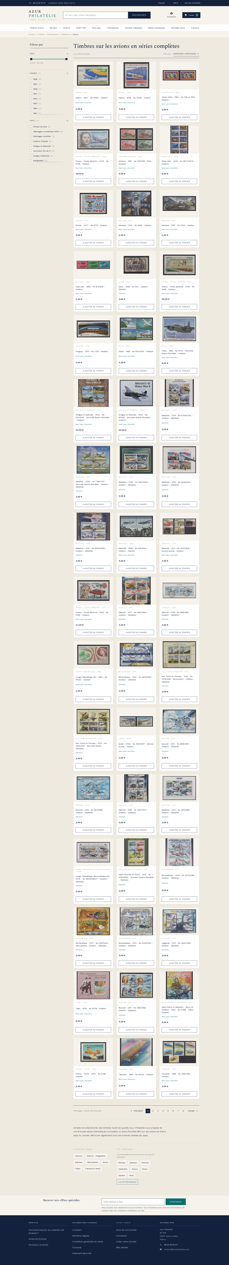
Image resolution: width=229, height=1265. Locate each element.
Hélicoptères (92, 1162)
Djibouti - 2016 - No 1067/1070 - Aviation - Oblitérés (133, 811)
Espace (121, 1175)
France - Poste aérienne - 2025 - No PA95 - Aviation (178, 288)
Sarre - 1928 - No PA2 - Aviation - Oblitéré (134, 288)
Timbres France (37, 28)
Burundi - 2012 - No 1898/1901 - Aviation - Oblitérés (176, 745)
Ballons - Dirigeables (96, 1156)
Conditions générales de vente (87, 1241)
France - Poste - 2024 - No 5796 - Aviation (91, 1075)
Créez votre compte (126, 1241)
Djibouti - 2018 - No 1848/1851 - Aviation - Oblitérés (176, 613)
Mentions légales (80, 1236)
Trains (77, 1169)
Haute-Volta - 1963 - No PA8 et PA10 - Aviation (179, 98)
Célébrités (122, 1169)
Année (35, 73)
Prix (32, 54)
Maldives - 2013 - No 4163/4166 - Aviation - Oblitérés (176, 811)
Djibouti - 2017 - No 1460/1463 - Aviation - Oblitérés (133, 613)
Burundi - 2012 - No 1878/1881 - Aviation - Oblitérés (90, 811)
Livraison (77, 1230)
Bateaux (78, 1162)
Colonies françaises (133, 28)
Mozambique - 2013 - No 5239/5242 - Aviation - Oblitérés (136, 944)
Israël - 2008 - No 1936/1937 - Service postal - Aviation (136, 745)
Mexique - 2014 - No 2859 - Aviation (135, 225)
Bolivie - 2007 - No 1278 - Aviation (91, 225)
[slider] (31, 59)
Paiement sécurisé (81, 1253)
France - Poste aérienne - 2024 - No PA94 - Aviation (92, 613)
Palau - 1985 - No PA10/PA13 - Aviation (136, 351)
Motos (105, 1162)
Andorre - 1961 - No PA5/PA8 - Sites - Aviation (136, 162)
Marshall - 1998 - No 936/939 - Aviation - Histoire (133, 549)
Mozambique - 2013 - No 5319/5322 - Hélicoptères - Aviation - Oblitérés (92, 944)
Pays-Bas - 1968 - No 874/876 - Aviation (90, 288)
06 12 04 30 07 (39, 3)
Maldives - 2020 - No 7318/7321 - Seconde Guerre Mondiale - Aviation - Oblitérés (92, 484)
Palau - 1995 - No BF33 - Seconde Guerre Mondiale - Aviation (177, 352)
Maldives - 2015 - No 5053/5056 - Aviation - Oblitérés (91, 549)
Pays (34, 121)
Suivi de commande (192, 3)
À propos (195, 28)
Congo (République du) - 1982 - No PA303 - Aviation (91, 678)
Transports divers (92, 1169)
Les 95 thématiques (127, 1182)
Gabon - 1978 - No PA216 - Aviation (135, 98)
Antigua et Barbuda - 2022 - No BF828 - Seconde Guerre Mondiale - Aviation (135, 417)
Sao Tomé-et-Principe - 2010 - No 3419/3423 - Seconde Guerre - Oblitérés (91, 746)
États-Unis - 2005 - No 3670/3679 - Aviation (178, 162)
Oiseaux (121, 1163)
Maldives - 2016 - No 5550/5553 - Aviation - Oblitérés (134, 483)
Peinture (145, 1163)
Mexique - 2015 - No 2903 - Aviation (178, 225)
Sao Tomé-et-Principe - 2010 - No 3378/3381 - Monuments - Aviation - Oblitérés (178, 679)
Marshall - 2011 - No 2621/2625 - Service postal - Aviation (176, 549)
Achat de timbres (37, 1239)
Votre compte (123, 1223)
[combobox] (95, 15)
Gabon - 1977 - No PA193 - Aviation (92, 98)
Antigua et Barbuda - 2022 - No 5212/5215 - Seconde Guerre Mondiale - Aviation (92, 417)
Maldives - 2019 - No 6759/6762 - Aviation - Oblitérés (177, 416)
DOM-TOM (81, 28)
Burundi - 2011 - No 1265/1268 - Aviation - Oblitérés (133, 1009)
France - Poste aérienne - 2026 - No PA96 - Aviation (92, 162)
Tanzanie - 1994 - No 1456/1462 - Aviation (177, 1075)
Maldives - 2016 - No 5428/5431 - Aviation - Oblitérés (177, 483)
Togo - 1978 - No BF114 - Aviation (91, 1008)
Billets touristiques (156, 28)
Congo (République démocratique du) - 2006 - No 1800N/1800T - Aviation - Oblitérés (93, 879)
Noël (131, 1175)
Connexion (121, 1236)
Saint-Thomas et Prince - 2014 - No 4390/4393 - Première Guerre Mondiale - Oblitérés (136, 877)
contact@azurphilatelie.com (176, 1249)
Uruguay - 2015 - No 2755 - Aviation (92, 351)
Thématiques (113, 28)
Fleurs (144, 1169)
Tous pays (96, 28)
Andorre (66, 28)
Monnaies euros (178, 28)
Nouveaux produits (38, 1245)
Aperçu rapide (109, 71)
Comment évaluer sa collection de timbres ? (46, 1231)
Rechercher (139, 15)
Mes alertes (122, 1247)
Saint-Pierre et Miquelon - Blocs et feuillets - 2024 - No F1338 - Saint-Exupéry (178, 1010)
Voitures (78, 1156)
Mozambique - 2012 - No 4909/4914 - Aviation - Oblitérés (136, 678)
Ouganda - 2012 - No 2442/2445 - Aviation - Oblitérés (177, 944)
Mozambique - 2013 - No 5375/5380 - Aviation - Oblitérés (179, 876)
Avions (135, 1169)
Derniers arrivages (184, 54)
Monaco (53, 28)
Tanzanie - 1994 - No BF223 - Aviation (136, 1074)
